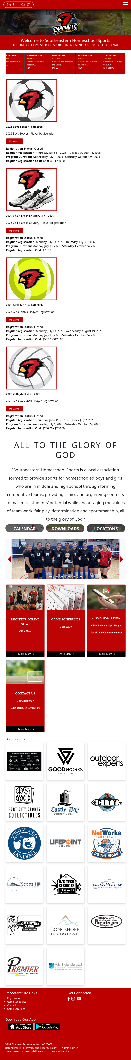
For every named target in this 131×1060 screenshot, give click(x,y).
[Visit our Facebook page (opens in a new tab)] (69, 999)
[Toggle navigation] (125, 4)
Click (22, 631)
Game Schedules (16, 1001)
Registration (14, 998)
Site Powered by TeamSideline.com (25, 1051)
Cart (25, 4)
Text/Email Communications (106, 632)
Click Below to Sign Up (104, 625)
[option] (65, 559)
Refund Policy (13, 1047)
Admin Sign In (71, 1047)
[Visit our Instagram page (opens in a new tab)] (74, 999)
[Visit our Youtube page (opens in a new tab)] (80, 999)
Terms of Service (59, 1051)
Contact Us (13, 1005)
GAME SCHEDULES (65, 619)
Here (28, 631)
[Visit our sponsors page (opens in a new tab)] (24, 802)
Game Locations (16, 1008)
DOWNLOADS (65, 528)
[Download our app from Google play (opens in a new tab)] (47, 1026)
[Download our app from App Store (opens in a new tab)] (21, 1026)
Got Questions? (25, 700)
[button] (9, 559)
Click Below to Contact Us (25, 707)
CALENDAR (24, 528)
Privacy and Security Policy (41, 1047)
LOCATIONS (106, 528)
